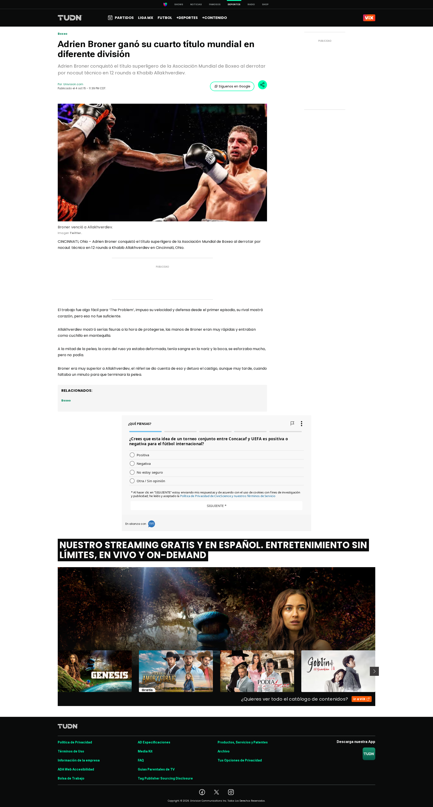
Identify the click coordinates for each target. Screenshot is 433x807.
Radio (251, 4)
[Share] (262, 84)
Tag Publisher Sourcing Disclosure (165, 778)
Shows (178, 4)
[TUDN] (70, 18)
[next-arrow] (374, 671)
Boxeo (62, 34)
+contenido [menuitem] (214, 17)
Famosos (215, 4)
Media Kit (145, 751)
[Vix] (369, 17)
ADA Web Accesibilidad (76, 769)
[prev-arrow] (55, 671)
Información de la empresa (79, 760)
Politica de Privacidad (75, 742)
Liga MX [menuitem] (145, 17)
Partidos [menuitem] (124, 17)
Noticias (196, 4)
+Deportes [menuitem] (187, 17)
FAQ (141, 760)
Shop (265, 4)
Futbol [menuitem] (165, 17)
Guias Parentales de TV (156, 769)
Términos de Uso (71, 751)
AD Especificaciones (154, 742)
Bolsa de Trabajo (71, 778)
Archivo (224, 751)
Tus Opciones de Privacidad (240, 760)
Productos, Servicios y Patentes (243, 742)
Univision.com (73, 84)
